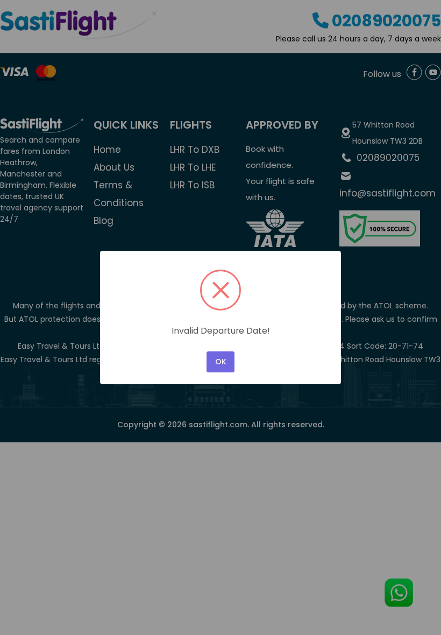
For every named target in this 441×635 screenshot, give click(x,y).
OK (220, 361)
